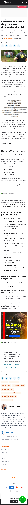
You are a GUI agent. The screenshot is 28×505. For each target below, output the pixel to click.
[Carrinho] (25, 2)
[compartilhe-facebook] (6, 45)
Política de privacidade (6, 461)
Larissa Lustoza (7, 38)
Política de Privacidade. (14, 498)
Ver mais (13, 477)
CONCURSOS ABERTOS (11, 365)
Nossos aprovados (5, 449)
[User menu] (22, 2)
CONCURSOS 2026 (10, 367)
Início (2, 19)
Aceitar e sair (14, 501)
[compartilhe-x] (14, 45)
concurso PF (5, 74)
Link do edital (8, 257)
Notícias (9, 19)
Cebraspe (19, 132)
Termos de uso (4, 464)
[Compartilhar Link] (18, 45)
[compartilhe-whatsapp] (2, 45)
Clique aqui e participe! (18, 206)
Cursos (2, 455)
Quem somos (4, 452)
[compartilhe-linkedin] (10, 45)
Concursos (17, 159)
